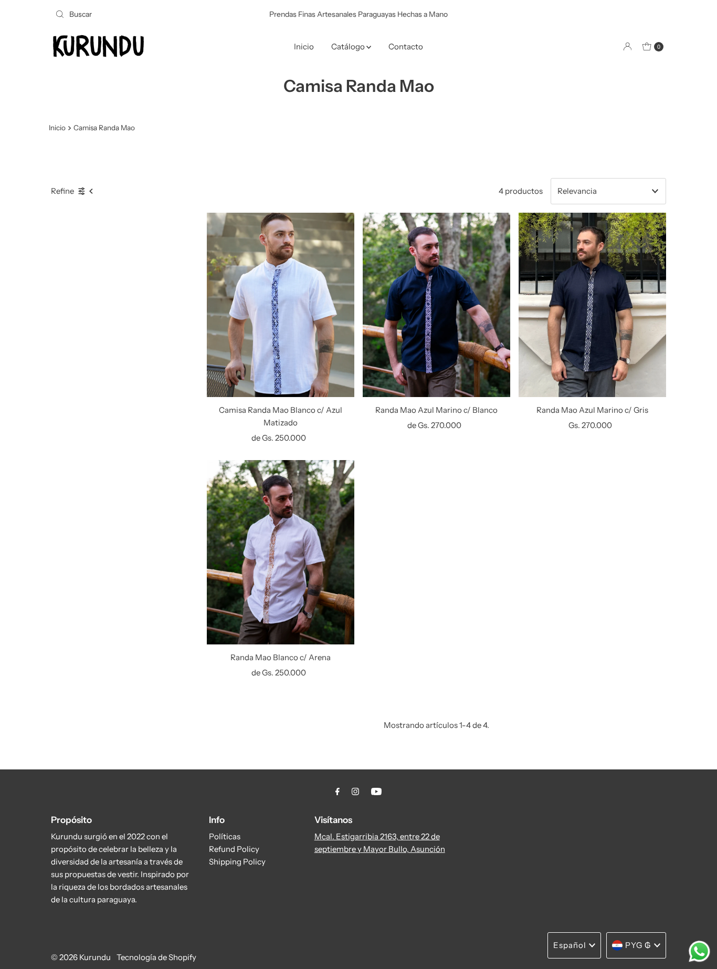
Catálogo (348, 46)
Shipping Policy (237, 862)
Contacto (405, 46)
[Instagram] (355, 791)
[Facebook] (337, 791)
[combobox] (150, 14)
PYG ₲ (638, 945)
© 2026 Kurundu (81, 957)
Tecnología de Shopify (156, 957)
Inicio (304, 46)
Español (569, 945)
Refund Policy (234, 849)
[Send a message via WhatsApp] (699, 951)
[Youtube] (376, 791)
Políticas (224, 836)
